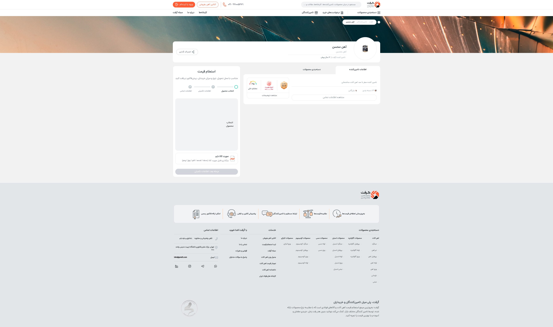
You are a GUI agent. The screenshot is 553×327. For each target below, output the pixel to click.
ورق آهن (374, 269)
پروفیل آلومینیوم (302, 250)
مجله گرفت (178, 12)
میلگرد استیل (337, 244)
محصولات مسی (321, 238)
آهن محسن (350, 22)
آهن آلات (375, 238)
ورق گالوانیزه (355, 256)
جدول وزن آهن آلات (268, 257)
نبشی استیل (338, 269)
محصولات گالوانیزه (355, 238)
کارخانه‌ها (203, 12)
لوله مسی (321, 244)
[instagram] (189, 266)
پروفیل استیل (337, 250)
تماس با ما (243, 244)
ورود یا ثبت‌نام (186, 4)
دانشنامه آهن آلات (269, 270)
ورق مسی (321, 250)
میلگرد (374, 244)
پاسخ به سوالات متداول (238, 257)
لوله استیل (338, 256)
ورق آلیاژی (287, 244)
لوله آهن (374, 263)
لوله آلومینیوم (303, 263)
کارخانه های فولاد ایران (267, 276)
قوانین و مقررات (241, 251)
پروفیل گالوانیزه (354, 244)
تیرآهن (374, 250)
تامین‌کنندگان (308, 12)
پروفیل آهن (372, 256)
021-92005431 (185, 238)
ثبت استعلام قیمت (269, 244)
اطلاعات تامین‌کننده (358, 69)
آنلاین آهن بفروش (207, 4)
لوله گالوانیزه (355, 250)
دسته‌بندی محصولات (312, 69)
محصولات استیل (338, 238)
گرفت (371, 22)
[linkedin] (176, 266)
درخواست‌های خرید (331, 12)
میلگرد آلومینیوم (302, 244)
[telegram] (202, 266)
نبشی (375, 282)
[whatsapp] (215, 266)
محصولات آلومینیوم (303, 238)
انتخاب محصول (229, 124)
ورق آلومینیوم (303, 256)
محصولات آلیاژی (287, 238)
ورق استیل (338, 263)
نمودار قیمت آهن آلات (268, 263)
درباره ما (190, 12)
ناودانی (374, 275)
